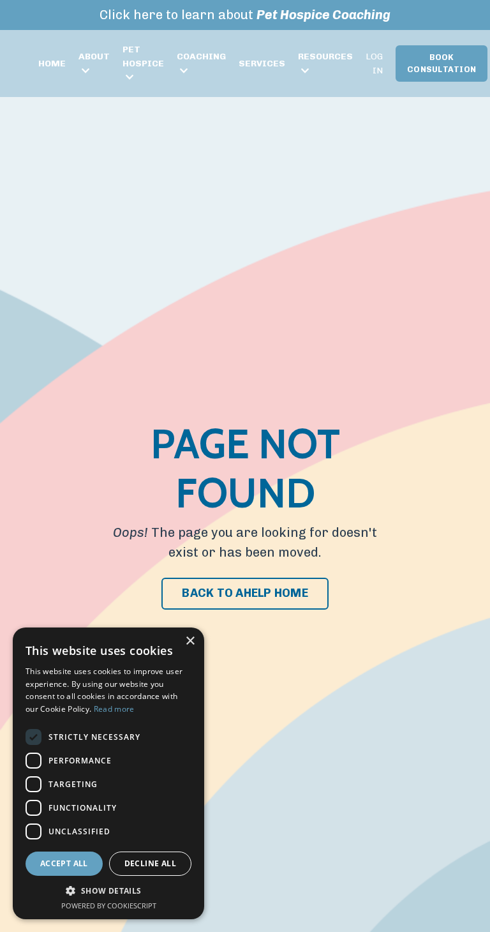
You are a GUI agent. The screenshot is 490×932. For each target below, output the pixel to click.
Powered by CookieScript (108, 905)
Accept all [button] (64, 863)
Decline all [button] (150, 863)
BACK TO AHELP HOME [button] (245, 593)
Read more (114, 708)
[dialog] (108, 773)
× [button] (190, 641)
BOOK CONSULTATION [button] (441, 63)
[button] (108, 891)
